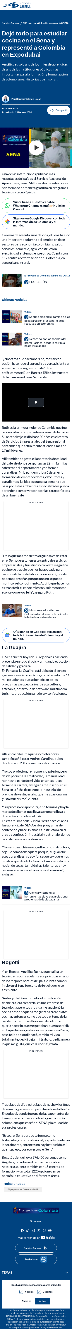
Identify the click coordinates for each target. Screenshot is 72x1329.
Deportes (48, 1291)
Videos (28, 312)
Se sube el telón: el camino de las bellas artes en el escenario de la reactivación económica (47, 320)
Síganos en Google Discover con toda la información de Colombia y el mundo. (39, 221)
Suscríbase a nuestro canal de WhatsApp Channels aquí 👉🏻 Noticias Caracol (39, 205)
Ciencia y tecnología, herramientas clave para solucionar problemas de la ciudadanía (46, 896)
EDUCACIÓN (38, 281)
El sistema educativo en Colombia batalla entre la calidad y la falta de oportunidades (46, 613)
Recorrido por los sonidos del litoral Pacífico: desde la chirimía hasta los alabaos (45, 342)
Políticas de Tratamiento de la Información (41, 1313)
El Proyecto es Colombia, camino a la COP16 (45, 23)
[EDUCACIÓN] (12, 280)
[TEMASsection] (66, 1272)
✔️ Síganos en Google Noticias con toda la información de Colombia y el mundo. (38, 635)
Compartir (58, 110)
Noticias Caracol (10, 23)
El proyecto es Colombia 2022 (23, 1189)
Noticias (29, 1291)
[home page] (36, 1210)
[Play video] (36, 147)
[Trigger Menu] (5, 5)
